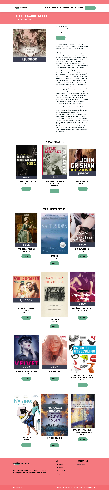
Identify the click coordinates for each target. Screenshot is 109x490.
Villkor (70, 487)
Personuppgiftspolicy (79, 487)
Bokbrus (55, 8)
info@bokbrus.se (90, 2)
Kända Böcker (64, 8)
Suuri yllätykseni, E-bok (82, 249)
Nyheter (80, 8)
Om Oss (73, 8)
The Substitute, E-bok (54, 371)
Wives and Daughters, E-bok (26, 249)
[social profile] (19, 2)
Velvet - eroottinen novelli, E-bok (26, 371)
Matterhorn (54, 256)
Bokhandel (90, 8)
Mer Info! (60, 38)
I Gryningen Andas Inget (54, 438)
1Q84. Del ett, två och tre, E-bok (26, 181)
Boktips (47, 8)
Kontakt (65, 487)
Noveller (65, 26)
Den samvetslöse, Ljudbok (83, 181)
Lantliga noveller (54, 319)
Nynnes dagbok (26, 437)
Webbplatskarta (90, 487)
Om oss (60, 477)
